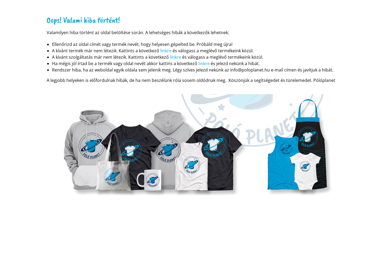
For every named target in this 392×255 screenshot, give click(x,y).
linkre (165, 51)
